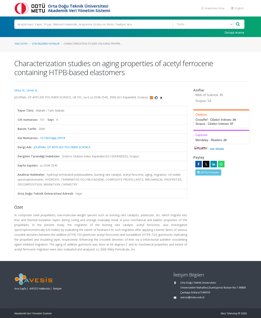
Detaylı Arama (234, 32)
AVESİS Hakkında (39, 288)
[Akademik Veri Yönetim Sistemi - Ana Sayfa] (30, 8)
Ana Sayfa (21, 43)
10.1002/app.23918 (52, 138)
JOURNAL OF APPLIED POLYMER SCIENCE (62, 147)
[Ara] (237, 24)
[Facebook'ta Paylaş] (198, 164)
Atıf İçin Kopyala (209, 172)
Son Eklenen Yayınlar (46, 43)
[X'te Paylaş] (206, 164)
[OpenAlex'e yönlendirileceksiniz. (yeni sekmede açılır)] (161, 97)
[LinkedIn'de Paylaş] (213, 164)
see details (217, 149)
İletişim (57, 288)
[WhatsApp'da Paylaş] (221, 164)
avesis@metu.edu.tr (192, 297)
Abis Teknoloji (229, 313)
